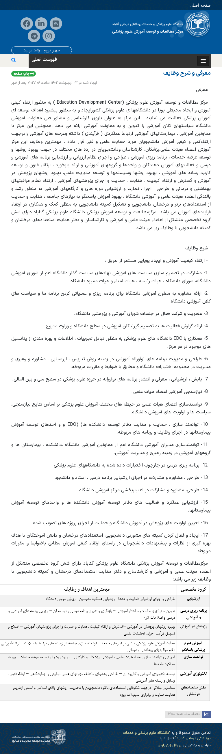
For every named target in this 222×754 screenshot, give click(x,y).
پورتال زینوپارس (170, 745)
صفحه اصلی (200, 5)
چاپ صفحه (21, 73)
